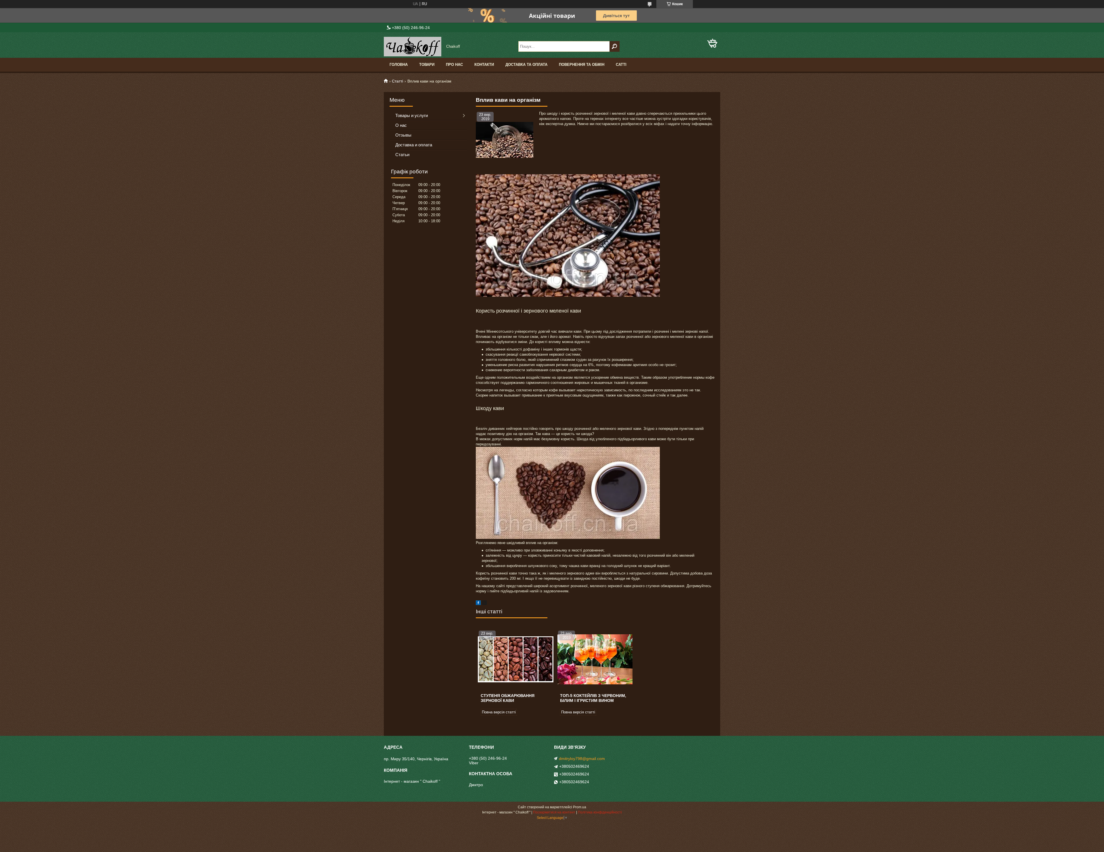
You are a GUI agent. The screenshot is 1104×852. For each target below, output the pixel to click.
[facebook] (478, 604)
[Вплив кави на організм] (504, 140)
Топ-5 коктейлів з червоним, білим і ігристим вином (593, 698)
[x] (484, 604)
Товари (426, 64)
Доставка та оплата (526, 64)
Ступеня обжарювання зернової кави (507, 698)
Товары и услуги (411, 115)
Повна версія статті (499, 712)
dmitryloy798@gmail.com (582, 758)
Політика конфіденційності (600, 812)
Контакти (484, 64)
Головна (399, 64)
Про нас (454, 64)
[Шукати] (615, 46)
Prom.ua (579, 807)
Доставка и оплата (413, 144)
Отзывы (403, 135)
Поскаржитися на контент (554, 812)
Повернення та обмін (581, 64)
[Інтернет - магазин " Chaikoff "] (412, 46)
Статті (397, 81)
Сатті (621, 64)
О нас (401, 125)
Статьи (402, 154)
